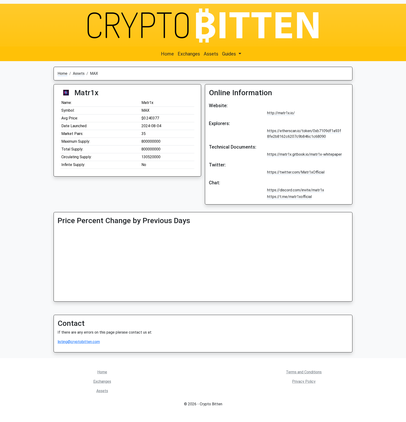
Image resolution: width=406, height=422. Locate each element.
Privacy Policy (304, 381)
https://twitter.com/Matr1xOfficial (295, 172)
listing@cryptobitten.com (79, 341)
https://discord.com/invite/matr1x (295, 190)
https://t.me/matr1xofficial (289, 196)
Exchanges (189, 54)
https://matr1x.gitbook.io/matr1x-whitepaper (304, 154)
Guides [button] (229, 54)
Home (167, 54)
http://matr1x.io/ (281, 113)
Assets (211, 54)
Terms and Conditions (304, 372)
